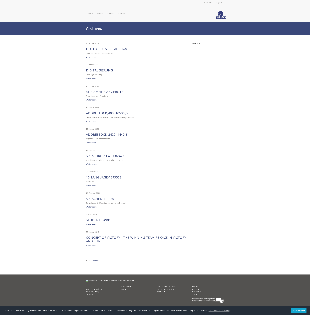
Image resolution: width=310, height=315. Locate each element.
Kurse (100, 13)
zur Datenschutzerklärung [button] (220, 311)
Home (90, 13)
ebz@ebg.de (161, 292)
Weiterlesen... (91, 57)
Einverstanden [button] (299, 311)
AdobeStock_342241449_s (107, 134)
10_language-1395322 (103, 177)
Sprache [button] (207, 2)
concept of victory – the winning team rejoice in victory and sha (136, 239)
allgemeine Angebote (104, 91)
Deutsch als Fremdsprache (109, 49)
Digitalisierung (99, 70)
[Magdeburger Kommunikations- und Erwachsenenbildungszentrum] (221, 14)
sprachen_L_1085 (100, 198)
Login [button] (218, 2)
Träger (110, 13)
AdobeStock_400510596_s (107, 113)
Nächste (95, 260)
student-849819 (99, 220)
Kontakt (122, 13)
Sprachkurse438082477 (105, 156)
